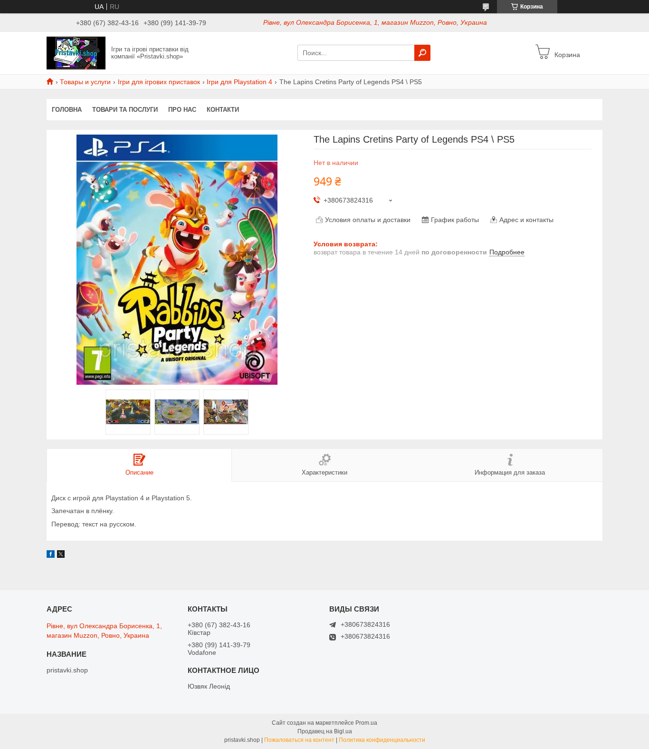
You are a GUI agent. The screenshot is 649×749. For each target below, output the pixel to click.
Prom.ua (366, 723)
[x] (61, 555)
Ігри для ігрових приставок (159, 82)
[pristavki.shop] (76, 52)
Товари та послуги (125, 109)
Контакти (223, 109)
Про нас (182, 109)
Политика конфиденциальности (382, 740)
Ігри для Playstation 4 (239, 82)
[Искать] (422, 53)
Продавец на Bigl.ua (324, 731)
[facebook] (51, 555)
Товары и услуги (85, 82)
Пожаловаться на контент (299, 740)
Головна (67, 109)
